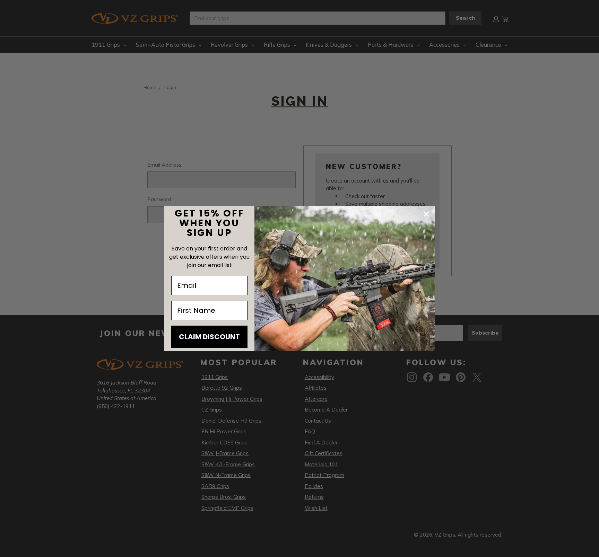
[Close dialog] (426, 214)
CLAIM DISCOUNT (209, 337)
